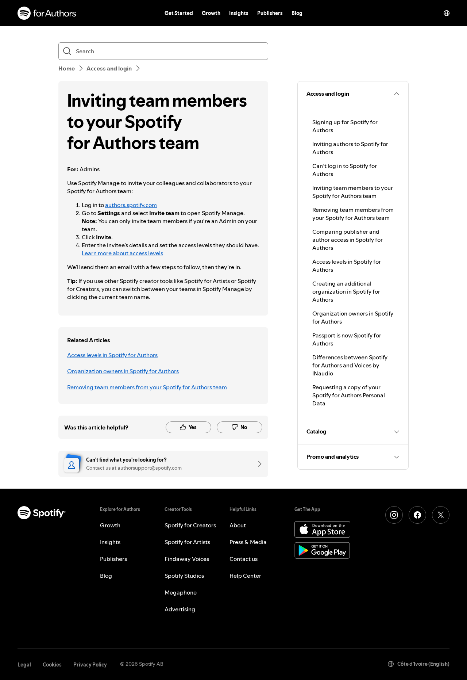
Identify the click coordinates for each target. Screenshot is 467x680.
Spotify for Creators (190, 525)
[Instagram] (394, 515)
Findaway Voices (187, 559)
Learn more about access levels (122, 253)
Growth (211, 13)
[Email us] (257, 464)
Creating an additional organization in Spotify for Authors (346, 291)
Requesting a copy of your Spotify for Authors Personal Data (348, 395)
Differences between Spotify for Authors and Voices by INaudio (349, 365)
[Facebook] (417, 515)
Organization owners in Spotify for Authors (123, 371)
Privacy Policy (90, 664)
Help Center (245, 576)
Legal (24, 664)
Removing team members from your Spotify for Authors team (147, 387)
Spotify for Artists (187, 542)
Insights (238, 13)
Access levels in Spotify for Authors (112, 355)
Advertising (180, 609)
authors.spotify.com (131, 205)
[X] (440, 515)
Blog (297, 13)
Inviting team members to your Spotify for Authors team (352, 192)
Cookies (52, 664)
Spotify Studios (184, 576)
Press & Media (248, 542)
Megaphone (181, 592)
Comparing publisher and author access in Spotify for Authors (347, 240)
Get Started (179, 13)
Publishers (270, 13)
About (237, 525)
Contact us (243, 559)
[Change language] (446, 13)
